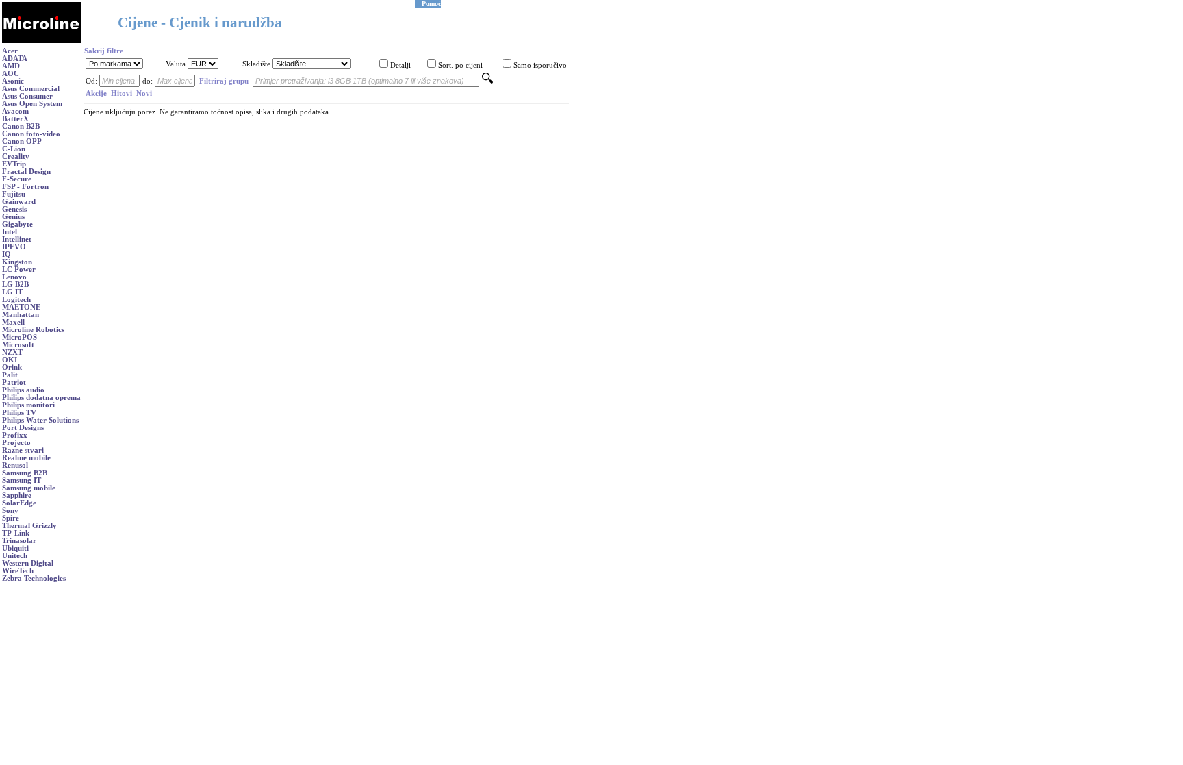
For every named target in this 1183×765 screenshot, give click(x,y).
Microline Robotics (33, 330)
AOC (10, 73)
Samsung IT (21, 480)
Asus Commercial (31, 88)
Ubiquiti (15, 548)
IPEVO (14, 247)
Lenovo (14, 277)
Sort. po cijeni (460, 65)
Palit (10, 375)
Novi (144, 93)
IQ (6, 254)
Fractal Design (26, 171)
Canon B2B (21, 126)
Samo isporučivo (540, 65)
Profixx (14, 435)
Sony (10, 510)
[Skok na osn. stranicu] (41, 41)
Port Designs (23, 427)
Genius (13, 217)
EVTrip (14, 164)
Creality (15, 156)
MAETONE (21, 307)
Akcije (96, 93)
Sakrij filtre (103, 51)
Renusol (15, 465)
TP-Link (15, 533)
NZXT (12, 352)
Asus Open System (32, 104)
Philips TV (19, 412)
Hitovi (121, 93)
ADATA (14, 58)
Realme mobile (26, 458)
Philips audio (23, 390)
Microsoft (18, 345)
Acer (10, 51)
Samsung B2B (24, 473)
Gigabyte (17, 224)
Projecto (16, 443)
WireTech (18, 571)
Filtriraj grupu (224, 81)
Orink (12, 367)
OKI (9, 360)
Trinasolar (19, 540)
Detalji (400, 65)
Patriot (14, 382)
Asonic (13, 81)
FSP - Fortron (25, 186)
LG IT (12, 292)
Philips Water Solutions (40, 420)
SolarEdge (19, 503)
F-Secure (16, 179)
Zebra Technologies (34, 578)
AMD (11, 66)
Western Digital (27, 563)
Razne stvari (23, 450)
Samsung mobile (28, 488)
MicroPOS (19, 337)
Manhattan (20, 314)
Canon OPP (22, 141)
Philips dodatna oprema (41, 397)
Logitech (16, 299)
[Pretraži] (487, 81)
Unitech (14, 556)
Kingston (17, 262)
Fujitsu (13, 194)
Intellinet (16, 239)
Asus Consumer (27, 96)
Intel (9, 232)
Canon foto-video (31, 134)
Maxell (13, 322)
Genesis (14, 209)
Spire (10, 518)
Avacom (15, 111)
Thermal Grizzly (29, 525)
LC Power (19, 269)
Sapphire (16, 495)
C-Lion (13, 149)
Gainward (19, 201)
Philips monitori (28, 405)
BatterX (15, 119)
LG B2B (15, 284)
